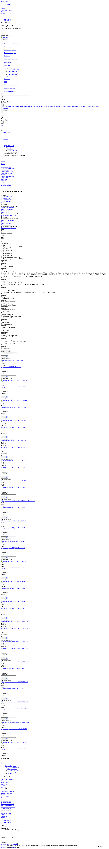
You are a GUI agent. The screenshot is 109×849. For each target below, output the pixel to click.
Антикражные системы (7, 168)
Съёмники (4, 179)
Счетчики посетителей (7, 804)
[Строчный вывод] (2, 354)
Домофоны (10, 773)
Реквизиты (4, 816)
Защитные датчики (6, 170)
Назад (10, 147)
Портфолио (4, 784)
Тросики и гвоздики (6, 173)
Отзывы (6, 6)
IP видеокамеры (12, 769)
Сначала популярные (7, 209)
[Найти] (2, 105)
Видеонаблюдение (10, 766)
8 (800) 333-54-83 (6, 19)
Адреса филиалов (6, 814)
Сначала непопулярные (7, 207)
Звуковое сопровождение (8, 183)
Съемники (4, 798)
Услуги (3, 781)
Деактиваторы (5, 177)
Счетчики (3, 180)
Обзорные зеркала (6, 185)
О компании (7, 4)
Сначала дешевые (6, 210)
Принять (100, 846)
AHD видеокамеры (13, 767)
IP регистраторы (12, 772)
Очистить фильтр (12, 353)
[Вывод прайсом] (3, 354)
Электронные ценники (7, 176)
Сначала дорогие (5, 212)
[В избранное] (4, 356)
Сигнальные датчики (7, 171)
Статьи (3, 785)
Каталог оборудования (7, 779)
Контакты (3, 787)
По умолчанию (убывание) (8, 215)
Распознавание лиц (6, 187)
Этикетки (3, 174)
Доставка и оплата (6, 813)
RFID (2, 182)
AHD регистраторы (13, 770)
